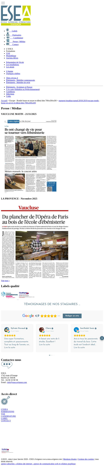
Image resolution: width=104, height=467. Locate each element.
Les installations (12, 65)
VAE (8, 53)
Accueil (4, 101)
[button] (2, 338)
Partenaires (15, 35)
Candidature (16, 38)
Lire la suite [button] (9, 348)
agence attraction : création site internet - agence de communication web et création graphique (38, 464)
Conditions (10, 92)
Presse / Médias (17, 41)
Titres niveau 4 (12, 78)
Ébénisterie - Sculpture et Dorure (19, 87)
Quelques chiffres (13, 73)
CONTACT (6, 421)
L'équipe (9, 71)
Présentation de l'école (15, 62)
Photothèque (11, 56)
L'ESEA (4, 409)
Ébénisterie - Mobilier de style (18, 82)
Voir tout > (5, 281)
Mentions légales (70, 459)
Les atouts (10, 67)
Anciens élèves (12, 58)
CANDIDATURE (8, 416)
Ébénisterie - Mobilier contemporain (20, 80)
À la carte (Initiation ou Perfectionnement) (23, 89)
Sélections (10, 94)
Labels (13, 31)
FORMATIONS (7, 411)
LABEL (4, 418)
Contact (14, 44)
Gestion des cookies (86, 459)
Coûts (8, 96)
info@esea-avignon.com (17, 382)
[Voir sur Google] (6, 329)
